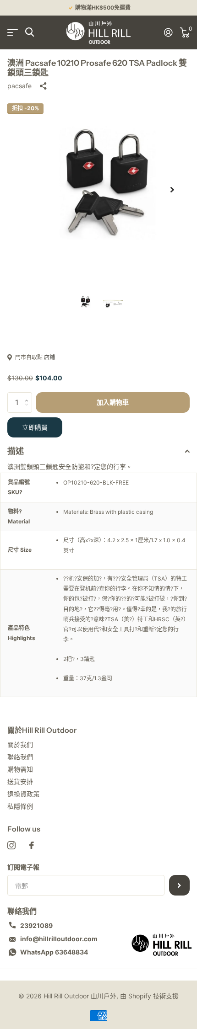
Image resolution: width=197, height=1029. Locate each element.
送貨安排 (20, 781)
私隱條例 (20, 806)
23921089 (36, 925)
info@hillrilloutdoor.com (59, 939)
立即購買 (35, 427)
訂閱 (179, 885)
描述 (15, 451)
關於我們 (20, 744)
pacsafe (19, 86)
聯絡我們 (20, 757)
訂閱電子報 (23, 867)
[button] (172, 190)
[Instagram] (11, 845)
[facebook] (31, 845)
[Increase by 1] (29, 395)
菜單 (12, 32)
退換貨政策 (23, 794)
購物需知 (20, 769)
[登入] (168, 32)
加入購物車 (113, 402)
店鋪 (49, 357)
